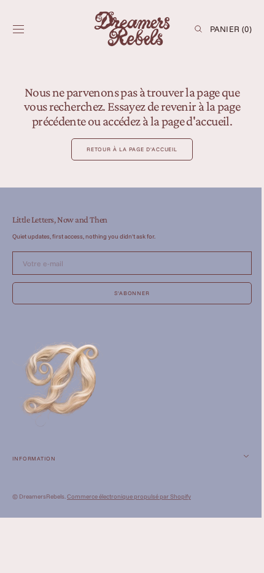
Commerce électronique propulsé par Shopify (129, 496)
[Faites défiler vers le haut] (236, 554)
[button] (18, 28)
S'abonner (127, 293)
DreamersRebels (41, 496)
